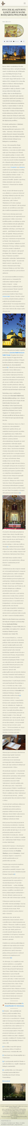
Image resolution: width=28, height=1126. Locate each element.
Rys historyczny (11, 1123)
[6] (11, 958)
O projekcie (4, 1123)
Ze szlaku (22, 1123)
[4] (20, 695)
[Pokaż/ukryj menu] (25, 3)
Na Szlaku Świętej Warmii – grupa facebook (11, 1124)
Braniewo (22, 167)
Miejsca (17, 1123)
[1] (7, 367)
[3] (7, 546)
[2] (20, 493)
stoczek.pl (7, 1081)
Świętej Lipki (6, 296)
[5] (14, 874)
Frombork (13, 167)
